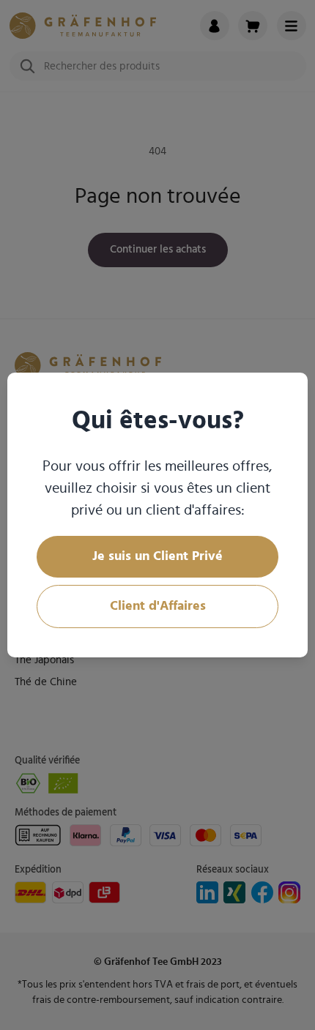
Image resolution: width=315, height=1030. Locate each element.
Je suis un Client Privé (157, 556)
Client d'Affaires (158, 606)
